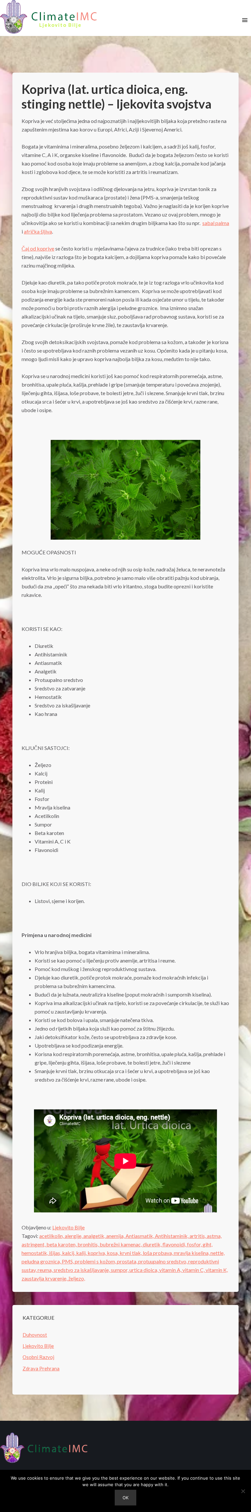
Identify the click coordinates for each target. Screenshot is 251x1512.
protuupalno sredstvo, (163, 1261)
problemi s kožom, (96, 1261)
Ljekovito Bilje (68, 1227)
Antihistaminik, (172, 1236)
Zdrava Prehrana (41, 1368)
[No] (243, 1491)
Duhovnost (35, 1335)
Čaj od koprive (38, 248)
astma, (214, 1236)
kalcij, (69, 1253)
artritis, (198, 1236)
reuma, (46, 1270)
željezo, (76, 1278)
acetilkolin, (52, 1236)
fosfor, (195, 1244)
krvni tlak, (131, 1253)
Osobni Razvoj (38, 1357)
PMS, (68, 1261)
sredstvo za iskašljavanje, (82, 1270)
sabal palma (215, 223)
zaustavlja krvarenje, (45, 1278)
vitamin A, (170, 1270)
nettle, (217, 1253)
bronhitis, (88, 1244)
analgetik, (94, 1236)
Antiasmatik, (140, 1236)
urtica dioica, (144, 1270)
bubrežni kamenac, (121, 1244)
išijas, (55, 1253)
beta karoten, (61, 1244)
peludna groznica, (42, 1261)
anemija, (116, 1236)
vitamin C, (194, 1270)
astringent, (34, 1244)
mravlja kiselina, (192, 1253)
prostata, (127, 1261)
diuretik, (152, 1244)
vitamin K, (217, 1270)
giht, (207, 1244)
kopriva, (97, 1253)
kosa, (113, 1253)
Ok (125, 1497)
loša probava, (158, 1253)
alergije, (74, 1236)
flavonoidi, (174, 1244)
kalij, (82, 1253)
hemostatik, (35, 1253)
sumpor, (120, 1270)
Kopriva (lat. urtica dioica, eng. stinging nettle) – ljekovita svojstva (116, 96)
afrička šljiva (38, 231)
